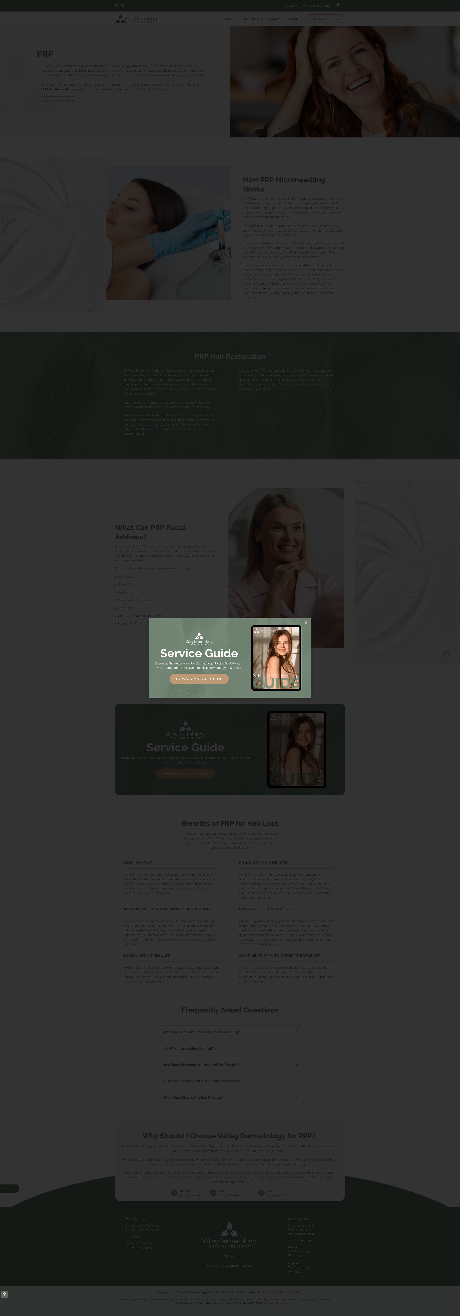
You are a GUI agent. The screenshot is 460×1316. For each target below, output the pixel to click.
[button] (306, 623)
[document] (230, 658)
